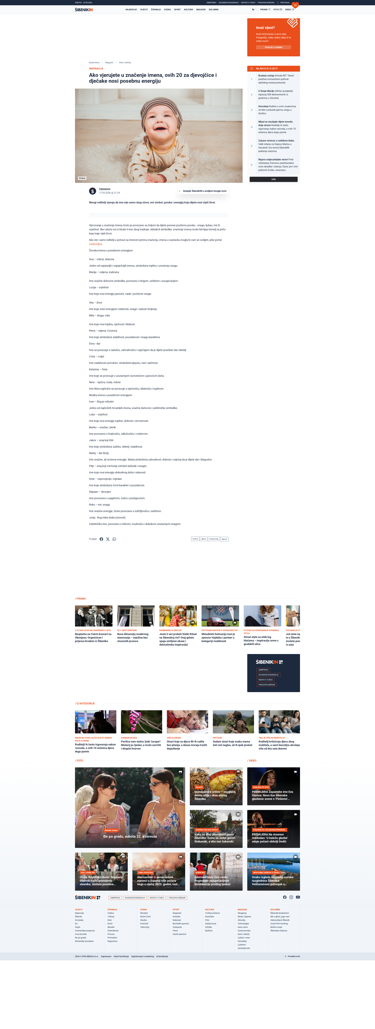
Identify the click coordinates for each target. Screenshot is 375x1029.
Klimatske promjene (84, 941)
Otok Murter (113, 930)
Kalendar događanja (268, 675)
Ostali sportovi (179, 934)
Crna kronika (81, 934)
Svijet (77, 927)
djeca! (224, 539)
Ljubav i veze (244, 937)
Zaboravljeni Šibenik (279, 920)
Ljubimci (242, 944)
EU (76, 923)
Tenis (175, 930)
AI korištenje (162, 956)
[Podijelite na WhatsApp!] (114, 539)
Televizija (144, 927)
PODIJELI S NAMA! (273, 47)
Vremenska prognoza (85, 930)
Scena (167, 9)
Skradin (111, 927)
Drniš (110, 923)
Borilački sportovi (181, 923)
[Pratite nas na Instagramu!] (291, 897)
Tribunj (111, 916)
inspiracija (214, 539)
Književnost (210, 923)
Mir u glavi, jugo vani (279, 916)
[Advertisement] (273, 571)
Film (207, 920)
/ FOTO (79, 760)
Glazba (143, 920)
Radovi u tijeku (266, 680)
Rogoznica (112, 941)
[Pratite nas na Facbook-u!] (285, 897)
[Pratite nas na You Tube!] (298, 897)
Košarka (176, 916)
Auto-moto (243, 927)
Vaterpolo (177, 927)
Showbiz (144, 913)
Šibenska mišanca (278, 930)
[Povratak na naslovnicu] (84, 9)
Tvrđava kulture (212, 913)
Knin (110, 920)
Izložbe (208, 927)
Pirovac (111, 934)
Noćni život (145, 916)
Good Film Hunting (279, 923)
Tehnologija (243, 923)
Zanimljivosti (244, 948)
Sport (177, 9)
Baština (208, 930)
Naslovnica (94, 62)
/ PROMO (80, 598)
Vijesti (144, 9)
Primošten (112, 937)
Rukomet (177, 920)
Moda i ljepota (244, 916)
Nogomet (177, 913)
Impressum (106, 956)
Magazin (201, 9)
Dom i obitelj (125, 62)
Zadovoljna (95, 244)
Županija (156, 9)
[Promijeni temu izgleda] (254, 9)
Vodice (111, 913)
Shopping (242, 913)
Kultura (188, 9)
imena (195, 539)
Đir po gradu (80, 937)
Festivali (144, 923)
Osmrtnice (263, 670)
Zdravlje (241, 920)
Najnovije (131, 9)
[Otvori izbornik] (295, 5)
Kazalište (209, 916)
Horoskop (242, 941)
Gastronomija (244, 930)
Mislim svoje (276, 927)
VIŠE (273, 179)
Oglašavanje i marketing (142, 956)
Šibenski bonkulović (279, 913)
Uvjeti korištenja (121, 956)
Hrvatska (79, 920)
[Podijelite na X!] (108, 539)
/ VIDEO (251, 760)
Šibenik (78, 916)
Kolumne (214, 9)
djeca (203, 539)
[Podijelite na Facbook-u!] (101, 539)
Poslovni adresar (267, 685)
